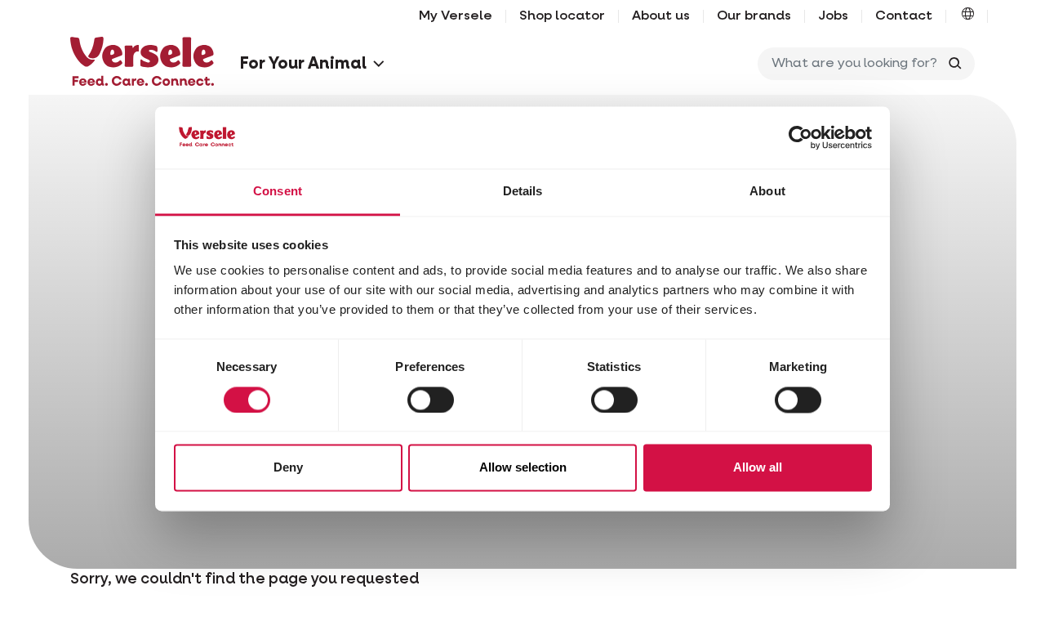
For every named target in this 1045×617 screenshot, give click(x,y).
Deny (288, 468)
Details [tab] (523, 192)
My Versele (455, 16)
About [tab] (767, 192)
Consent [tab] (277, 192)
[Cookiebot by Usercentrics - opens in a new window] (800, 137)
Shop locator (562, 16)
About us (661, 16)
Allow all (757, 468)
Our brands (754, 16)
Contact (903, 16)
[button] (968, 16)
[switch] (430, 400)
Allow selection (523, 468)
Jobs (833, 16)
